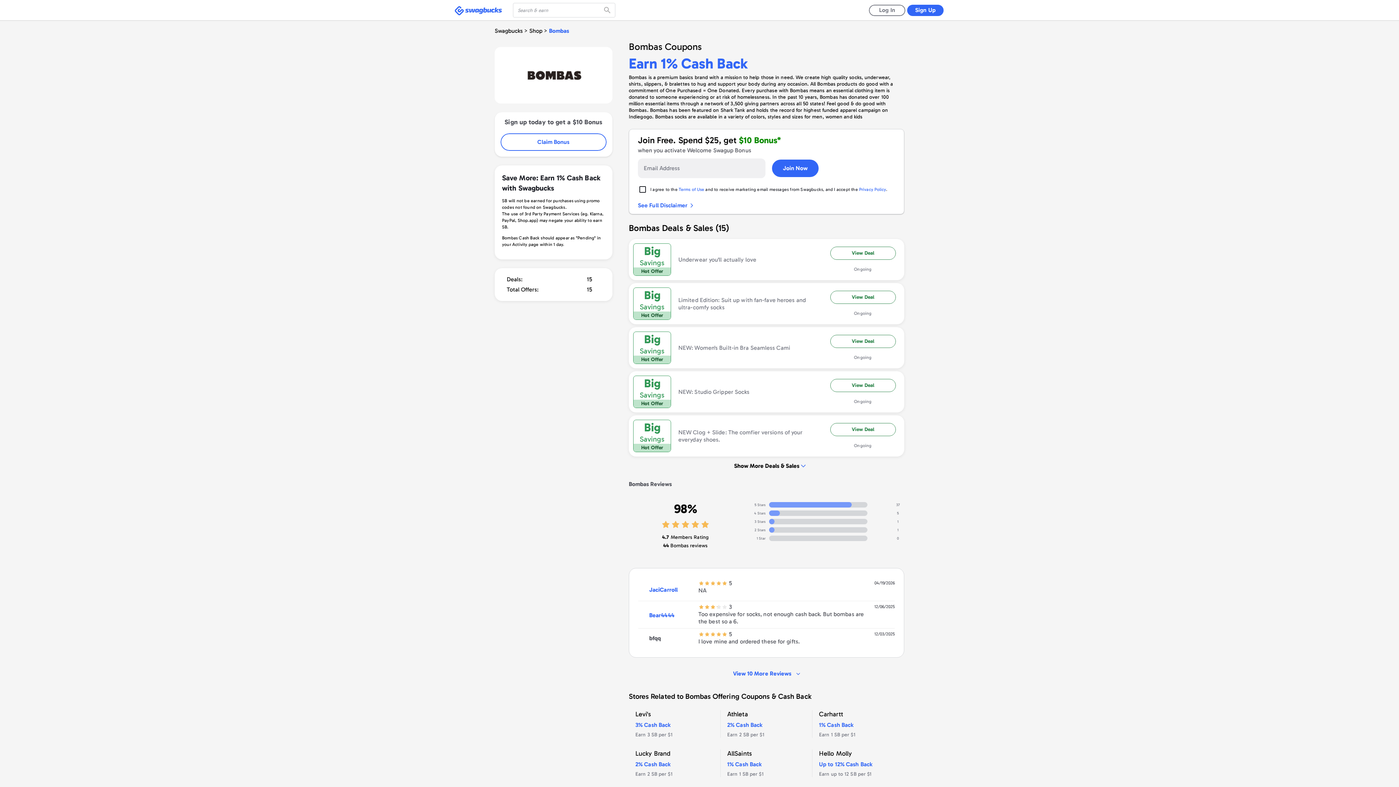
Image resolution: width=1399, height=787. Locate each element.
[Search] (608, 10)
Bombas (559, 30)
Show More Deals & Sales (766, 465)
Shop (535, 30)
